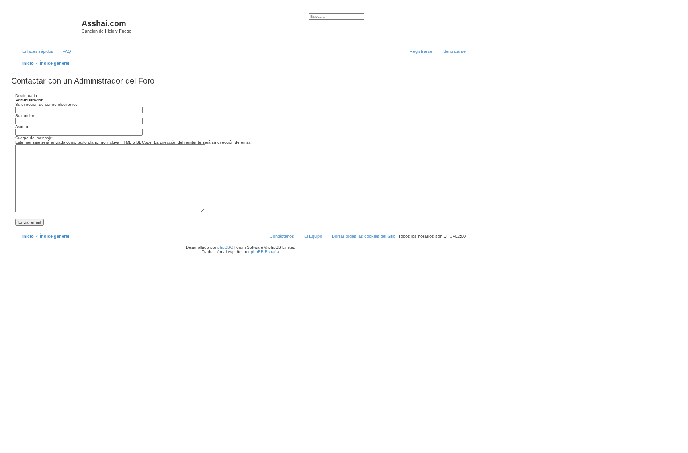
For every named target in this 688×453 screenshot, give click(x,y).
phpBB (223, 247)
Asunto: (22, 126)
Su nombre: (26, 115)
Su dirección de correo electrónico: (47, 104)
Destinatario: (26, 95)
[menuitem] (63, 51)
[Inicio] (47, 26)
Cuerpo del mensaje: (34, 138)
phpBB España (265, 251)
